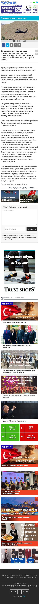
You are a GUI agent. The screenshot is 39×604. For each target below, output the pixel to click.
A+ (37, 51)
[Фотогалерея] (37, 2)
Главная (5, 575)
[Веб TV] (34, 2)
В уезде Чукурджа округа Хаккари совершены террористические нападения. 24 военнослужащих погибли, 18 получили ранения (17, 56)
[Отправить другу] (11, 45)
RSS (36, 578)
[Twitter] (7, 45)
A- (37, 54)
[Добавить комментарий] (19, 45)
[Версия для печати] (15, 45)
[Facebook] (3, 45)
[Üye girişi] (23, 592)
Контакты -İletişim (31, 575)
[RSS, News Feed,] (19, 592)
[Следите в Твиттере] (16, 592)
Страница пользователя (24, 578)
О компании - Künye (16, 575)
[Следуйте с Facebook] (12, 592)
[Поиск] (27, 592)
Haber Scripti (17, 596)
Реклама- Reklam (9, 578)
